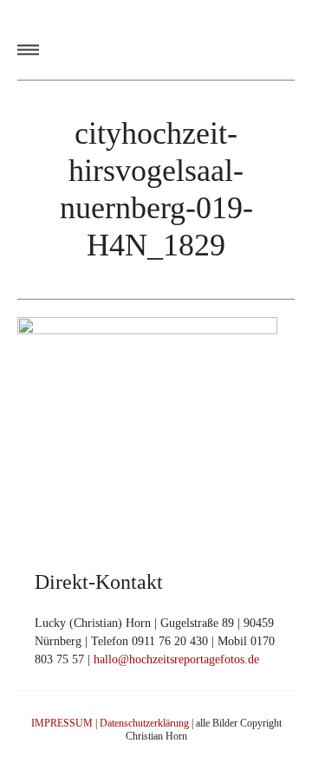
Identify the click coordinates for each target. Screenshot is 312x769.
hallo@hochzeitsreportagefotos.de (176, 659)
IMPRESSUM (62, 723)
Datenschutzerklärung (144, 723)
